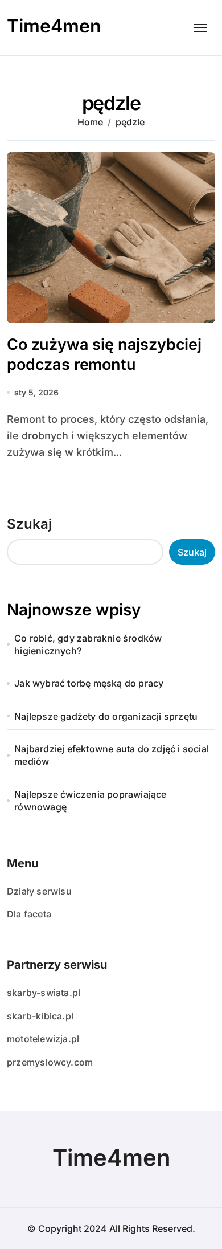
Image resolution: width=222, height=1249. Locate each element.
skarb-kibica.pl (40, 1016)
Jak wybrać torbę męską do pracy (88, 683)
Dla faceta (29, 914)
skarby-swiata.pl (43, 992)
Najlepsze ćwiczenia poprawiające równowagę (90, 801)
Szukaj (29, 524)
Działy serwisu (39, 891)
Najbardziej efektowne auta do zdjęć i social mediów (111, 755)
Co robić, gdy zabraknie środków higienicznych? (88, 644)
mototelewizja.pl (43, 1038)
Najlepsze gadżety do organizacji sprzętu (106, 716)
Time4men (54, 26)
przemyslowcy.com (50, 1062)
